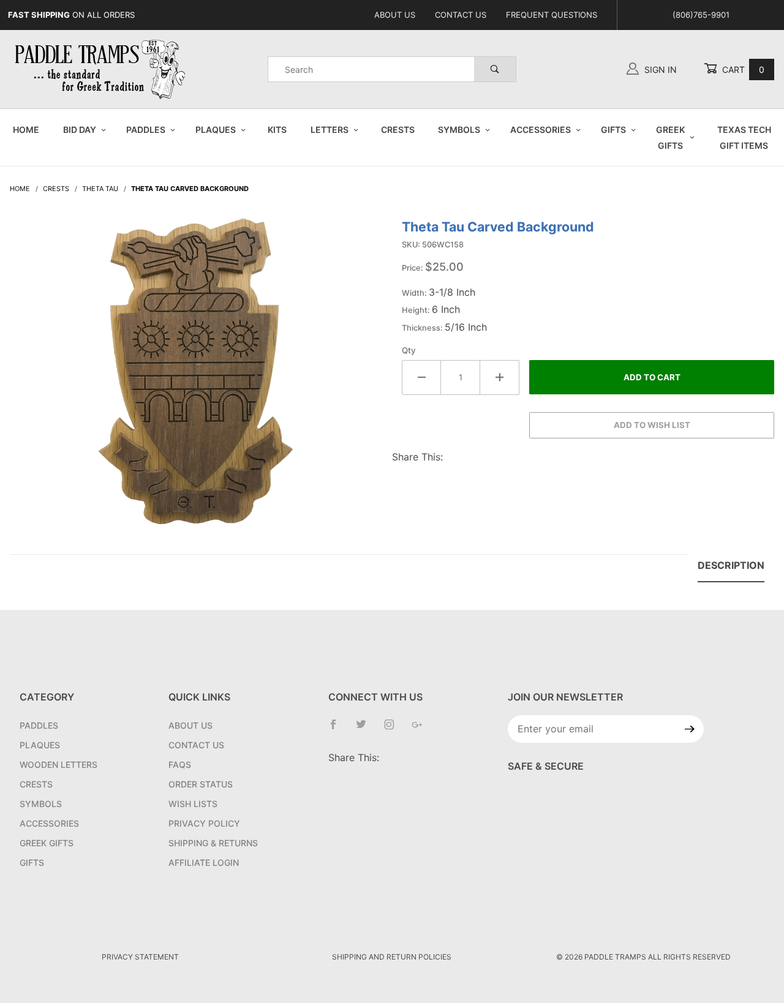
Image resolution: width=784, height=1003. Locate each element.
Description (731, 565)
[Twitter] (366, 729)
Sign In (659, 69)
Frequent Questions (551, 15)
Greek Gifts (670, 137)
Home (26, 129)
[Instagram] (394, 729)
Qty (409, 350)
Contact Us (460, 15)
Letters (330, 129)
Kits (277, 129)
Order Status (200, 784)
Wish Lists (192, 803)
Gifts (613, 129)
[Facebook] (338, 729)
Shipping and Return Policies (391, 956)
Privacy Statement (140, 956)
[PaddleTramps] (102, 68)
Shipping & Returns (213, 843)
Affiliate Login (203, 862)
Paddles (145, 129)
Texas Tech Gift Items (744, 137)
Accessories (540, 129)
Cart (742, 69)
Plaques (215, 129)
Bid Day (79, 129)
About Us (394, 15)
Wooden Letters (58, 764)
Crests (398, 129)
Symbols (459, 129)
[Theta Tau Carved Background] (196, 378)
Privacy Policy (204, 823)
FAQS (179, 764)
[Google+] (422, 729)
